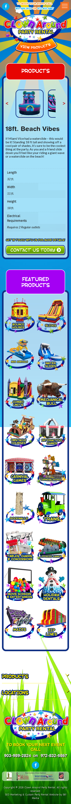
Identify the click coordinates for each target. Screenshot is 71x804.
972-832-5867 (45, 8)
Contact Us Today (33, 249)
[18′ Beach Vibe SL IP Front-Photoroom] (29, 103)
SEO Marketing (13, 794)
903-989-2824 (23, 8)
